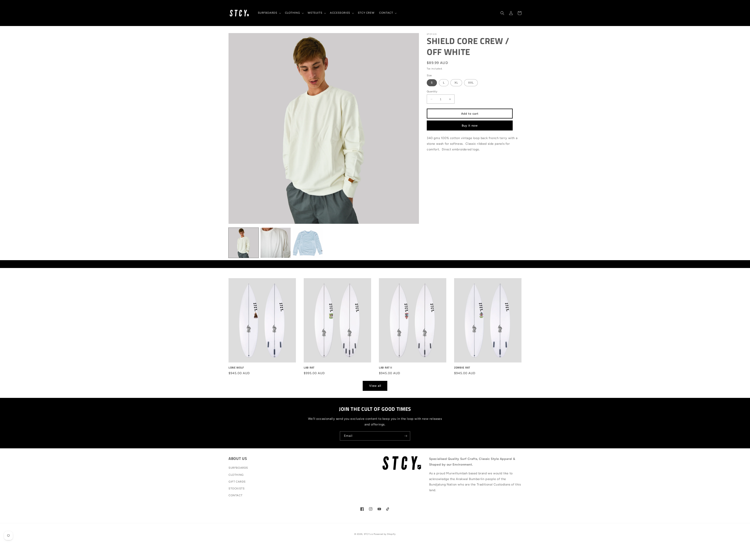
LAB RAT (309, 367)
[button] (269, 13)
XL (456, 82)
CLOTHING (236, 475)
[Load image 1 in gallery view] (244, 243)
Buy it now (470, 125)
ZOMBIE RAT (462, 367)
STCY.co (368, 534)
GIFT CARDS (237, 481)
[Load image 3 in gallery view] (308, 243)
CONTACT (235, 495)
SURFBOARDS (238, 467)
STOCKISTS (237, 488)
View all (375, 386)
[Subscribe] (405, 436)
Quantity (432, 91)
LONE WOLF (236, 367)
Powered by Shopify (385, 534)
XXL (471, 82)
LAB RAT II (385, 367)
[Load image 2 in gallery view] (276, 243)
